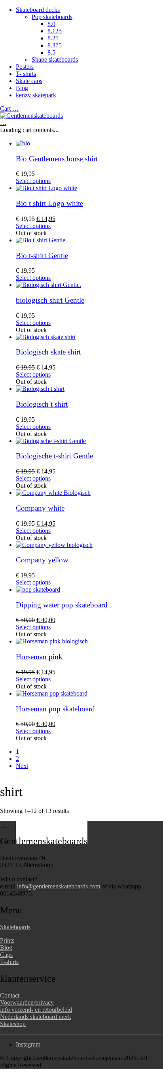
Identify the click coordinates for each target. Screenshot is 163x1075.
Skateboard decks (38, 9)
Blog (22, 88)
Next (22, 765)
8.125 (54, 31)
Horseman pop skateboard (55, 709)
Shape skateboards (55, 59)
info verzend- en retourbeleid (36, 1009)
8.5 (51, 52)
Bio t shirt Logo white (49, 203)
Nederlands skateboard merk (35, 1016)
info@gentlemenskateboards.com (58, 886)
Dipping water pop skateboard (62, 605)
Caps (6, 954)
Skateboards (15, 927)
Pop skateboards (52, 16)
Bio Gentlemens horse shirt (57, 159)
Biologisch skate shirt (48, 352)
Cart (9, 108)
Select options (33, 180)
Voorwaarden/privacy (27, 1002)
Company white (40, 508)
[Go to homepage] (31, 115)
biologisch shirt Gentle (50, 300)
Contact (9, 995)
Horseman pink (39, 657)
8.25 (53, 38)
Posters (25, 66)
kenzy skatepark (36, 95)
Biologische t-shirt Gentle (54, 456)
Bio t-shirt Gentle (42, 255)
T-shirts (9, 961)
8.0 (51, 24)
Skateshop (13, 1023)
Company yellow (42, 560)
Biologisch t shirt (42, 404)
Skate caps (29, 80)
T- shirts (26, 73)
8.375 (54, 45)
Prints (7, 940)
